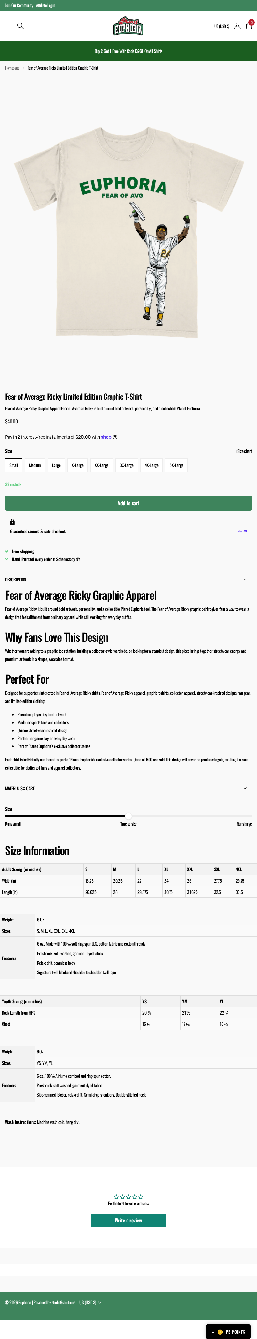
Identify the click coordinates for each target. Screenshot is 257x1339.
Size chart (244, 451)
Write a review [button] (128, 1220)
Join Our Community (19, 5)
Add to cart (128, 503)
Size (128, 451)
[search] (20, 26)
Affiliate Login (45, 5)
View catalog (8, 26)
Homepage (12, 68)
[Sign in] (237, 26)
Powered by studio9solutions (54, 1302)
